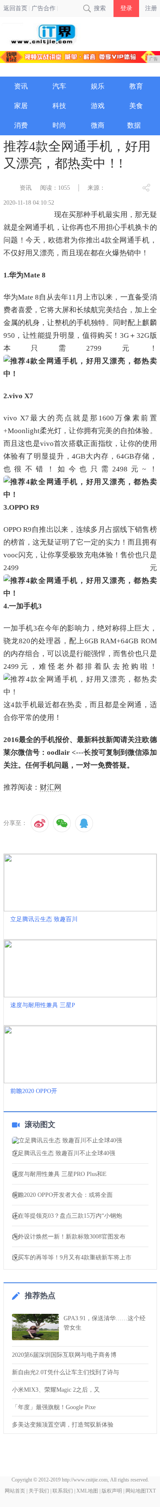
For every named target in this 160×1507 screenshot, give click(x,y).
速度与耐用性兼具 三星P (42, 1005)
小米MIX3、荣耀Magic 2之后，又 (56, 1390)
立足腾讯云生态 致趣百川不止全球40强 (63, 1153)
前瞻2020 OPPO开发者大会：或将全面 (62, 1195)
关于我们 (39, 1491)
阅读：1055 (55, 188)
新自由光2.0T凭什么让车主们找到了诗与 (65, 1372)
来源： (96, 188)
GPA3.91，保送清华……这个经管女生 (104, 1323)
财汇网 (50, 787)
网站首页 (15, 1491)
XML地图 (87, 1491)
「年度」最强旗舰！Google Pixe (54, 1407)
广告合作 (43, 8)
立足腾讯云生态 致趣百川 (44, 919)
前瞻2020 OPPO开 (33, 1091)
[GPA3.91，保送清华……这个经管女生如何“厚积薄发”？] (35, 1327)
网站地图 (135, 1491)
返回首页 (15, 8)
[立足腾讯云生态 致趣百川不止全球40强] (80, 1141)
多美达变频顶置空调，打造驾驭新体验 (62, 1424)
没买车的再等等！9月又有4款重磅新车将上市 (71, 1258)
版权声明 (112, 1491)
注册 (151, 8)
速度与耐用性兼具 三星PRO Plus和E (59, 1174)
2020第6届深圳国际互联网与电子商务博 (64, 1355)
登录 (126, 8)
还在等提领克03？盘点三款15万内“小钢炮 (67, 1216)
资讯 (26, 188)
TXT (151, 1491)
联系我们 (62, 1491)
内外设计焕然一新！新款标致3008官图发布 (68, 1237)
